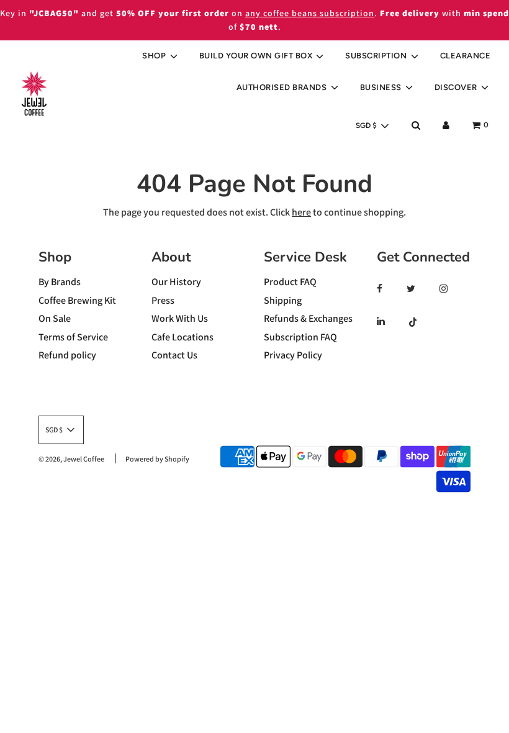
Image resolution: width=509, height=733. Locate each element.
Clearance (465, 55)
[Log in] (446, 125)
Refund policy (67, 355)
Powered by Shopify (157, 458)
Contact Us (174, 355)
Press (162, 300)
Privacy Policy (293, 355)
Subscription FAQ (300, 337)
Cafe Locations (182, 337)
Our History (176, 281)
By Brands (59, 281)
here (301, 212)
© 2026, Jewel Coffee (71, 458)
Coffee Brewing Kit (77, 300)
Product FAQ (290, 281)
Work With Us (179, 318)
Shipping (283, 300)
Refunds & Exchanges (308, 318)
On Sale (54, 318)
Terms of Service (73, 337)
